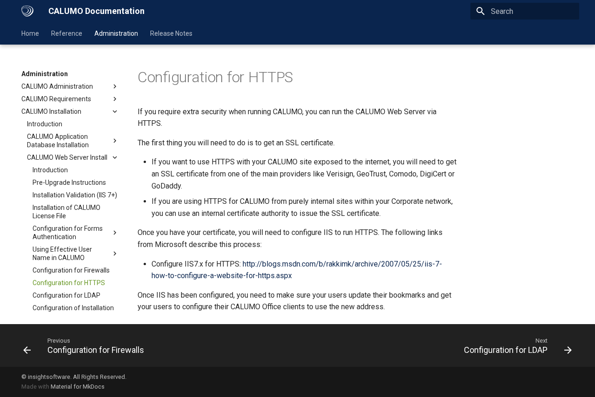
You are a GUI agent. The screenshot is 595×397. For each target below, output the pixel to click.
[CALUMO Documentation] (27, 11)
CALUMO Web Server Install (67, 157)
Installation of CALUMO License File (66, 212)
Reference (66, 33)
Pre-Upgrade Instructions (69, 182)
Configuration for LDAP (66, 295)
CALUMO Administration (57, 86)
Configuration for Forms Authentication (68, 233)
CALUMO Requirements (56, 99)
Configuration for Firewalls (71, 270)
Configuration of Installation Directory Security (73, 312)
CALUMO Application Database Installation (58, 141)
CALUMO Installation (51, 111)
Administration (116, 33)
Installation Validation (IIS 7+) (75, 195)
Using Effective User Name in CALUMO (62, 253)
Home (30, 33)
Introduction (44, 124)
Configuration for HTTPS (69, 282)
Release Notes (171, 33)
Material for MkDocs (78, 386)
